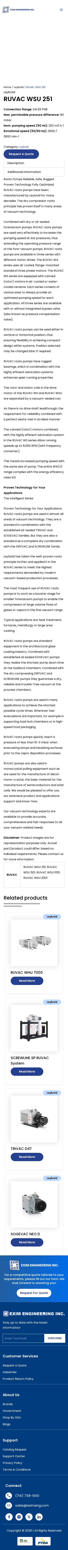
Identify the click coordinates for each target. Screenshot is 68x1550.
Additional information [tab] (24, 172)
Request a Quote (21, 154)
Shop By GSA (12, 1417)
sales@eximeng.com (32, 1505)
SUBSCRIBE (55, 1338)
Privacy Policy (12, 1463)
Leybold (19, 87)
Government (12, 1411)
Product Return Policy (18, 1379)
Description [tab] (15, 163)
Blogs (6, 1424)
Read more (27, 981)
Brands (8, 1404)
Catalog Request (14, 1449)
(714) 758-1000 (27, 1495)
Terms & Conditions (17, 1470)
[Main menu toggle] (61, 10)
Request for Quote (34, 1293)
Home (7, 87)
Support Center (14, 1456)
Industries (10, 1372)
